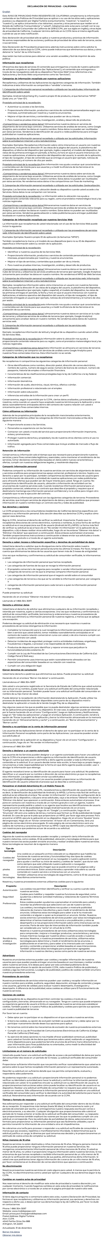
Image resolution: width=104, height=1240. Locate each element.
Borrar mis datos (11, 1232)
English (6, 11)
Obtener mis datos (12, 1235)
